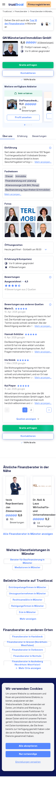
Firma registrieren (39, 4)
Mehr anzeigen (28, 618)
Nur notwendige (28, 754)
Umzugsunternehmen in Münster (27, 593)
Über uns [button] (7, 136)
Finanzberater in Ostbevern (27, 649)
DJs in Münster (27, 612)
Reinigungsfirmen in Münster (27, 606)
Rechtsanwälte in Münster (27, 599)
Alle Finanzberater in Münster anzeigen (28, 534)
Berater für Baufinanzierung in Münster (27, 561)
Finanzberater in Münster (41, 11)
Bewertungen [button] (39, 136)
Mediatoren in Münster (27, 567)
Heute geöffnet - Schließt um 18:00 (23, 249)
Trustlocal (7, 11)
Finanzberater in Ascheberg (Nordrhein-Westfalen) (27, 663)
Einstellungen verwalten (28, 761)
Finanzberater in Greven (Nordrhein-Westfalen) (27, 643)
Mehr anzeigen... (43, 162)
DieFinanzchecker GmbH (29, 100)
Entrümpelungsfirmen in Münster (27, 587)
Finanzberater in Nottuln (27, 656)
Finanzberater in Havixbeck (27, 636)
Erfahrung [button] (22, 136)
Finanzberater (21, 11)
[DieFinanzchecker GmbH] (12, 105)
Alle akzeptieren (28, 745)
